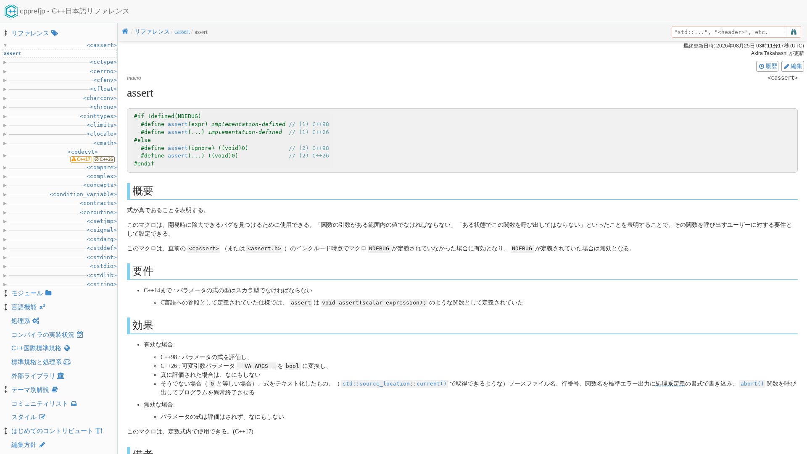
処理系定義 (670, 384)
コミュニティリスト (39, 403)
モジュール (27, 293)
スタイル (24, 416)
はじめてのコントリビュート (52, 430)
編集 (796, 66)
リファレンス (30, 33)
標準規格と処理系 (36, 361)
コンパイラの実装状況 (42, 334)
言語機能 (24, 306)
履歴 (771, 66)
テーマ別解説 (30, 389)
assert (178, 124)
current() (432, 384)
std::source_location (376, 384)
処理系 (20, 320)
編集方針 (24, 444)
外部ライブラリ (33, 375)
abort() (752, 384)
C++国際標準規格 (36, 348)
